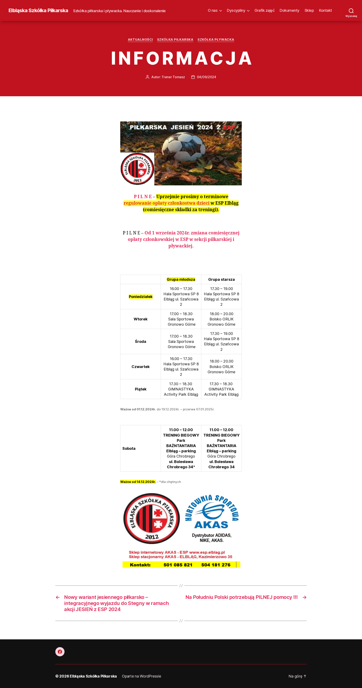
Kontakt (325, 10)
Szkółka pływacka (216, 40)
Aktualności (140, 40)
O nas (213, 10)
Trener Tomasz (173, 77)
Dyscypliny (236, 10)
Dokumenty (289, 10)
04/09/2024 (206, 77)
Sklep (309, 10)
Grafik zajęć (264, 10)
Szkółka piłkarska (175, 40)
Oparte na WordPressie (141, 676)
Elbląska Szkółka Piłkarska (38, 10)
